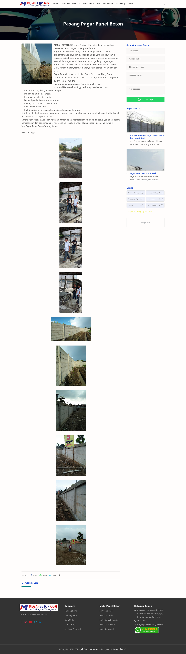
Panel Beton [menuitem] (88, 3)
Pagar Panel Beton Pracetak (143, 173)
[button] (161, 4)
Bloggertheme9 (119, 649)
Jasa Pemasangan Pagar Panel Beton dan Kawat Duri (147, 136)
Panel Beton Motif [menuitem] (105, 3)
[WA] (146, 630)
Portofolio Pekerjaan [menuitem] (71, 3)
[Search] (165, 4)
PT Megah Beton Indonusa (86, 649)
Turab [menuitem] (130, 3)
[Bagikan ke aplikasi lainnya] (59, 575)
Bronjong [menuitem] (120, 3)
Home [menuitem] (55, 3)
